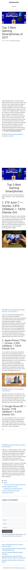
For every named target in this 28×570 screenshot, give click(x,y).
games (5, 480)
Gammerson (14, 2)
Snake (8, 104)
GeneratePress (21, 567)
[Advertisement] (14, 58)
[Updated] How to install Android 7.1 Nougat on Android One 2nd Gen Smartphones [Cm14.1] (12, 490)
